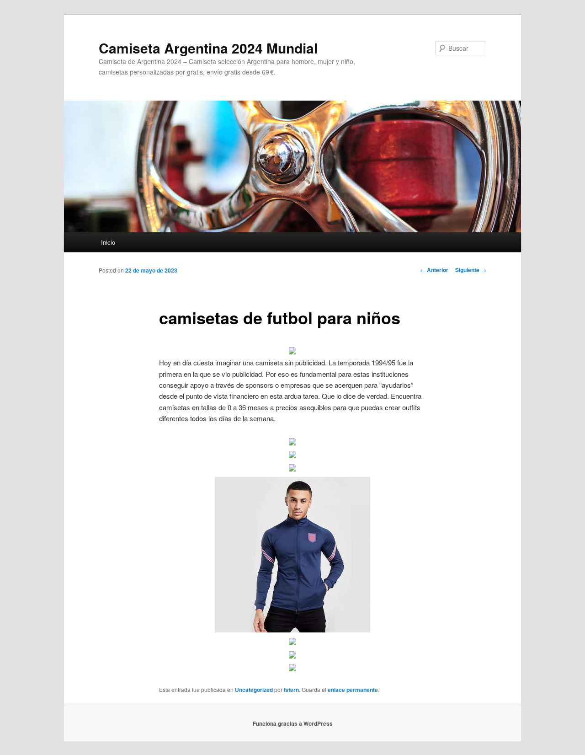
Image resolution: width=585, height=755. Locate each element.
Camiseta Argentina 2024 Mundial (208, 48)
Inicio (108, 242)
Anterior (434, 270)
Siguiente (470, 270)
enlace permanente (353, 689)
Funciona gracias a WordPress (293, 723)
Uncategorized (254, 689)
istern (291, 689)
